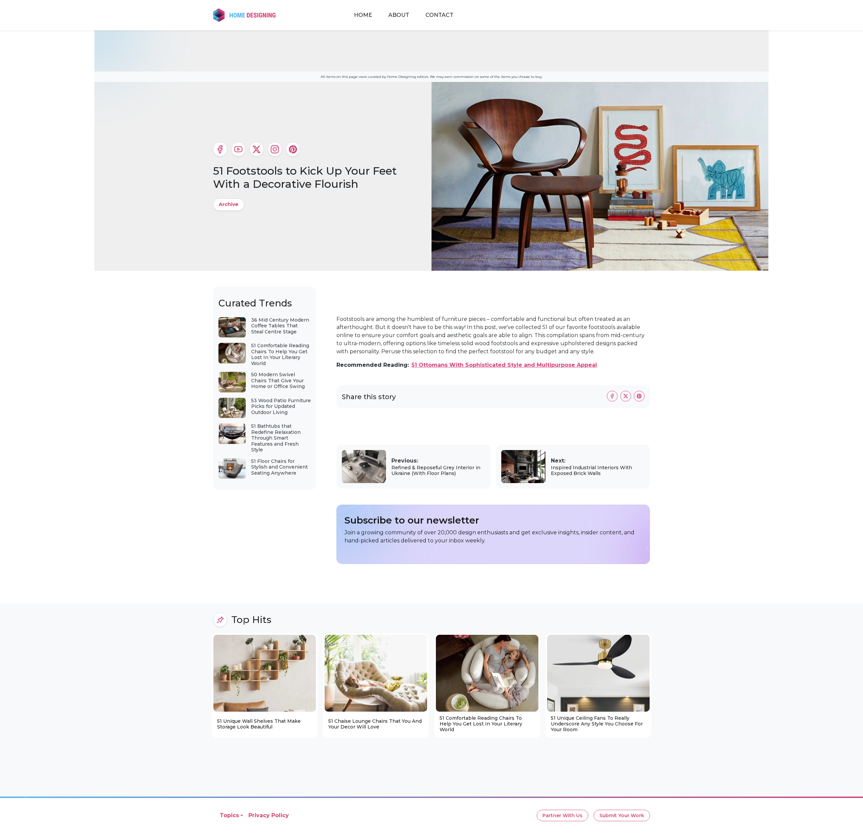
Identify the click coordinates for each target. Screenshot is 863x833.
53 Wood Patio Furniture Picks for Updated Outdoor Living (281, 406)
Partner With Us (562, 815)
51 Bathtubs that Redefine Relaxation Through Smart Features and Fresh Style (276, 438)
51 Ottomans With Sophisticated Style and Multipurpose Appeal (504, 365)
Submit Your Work (621, 815)
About (398, 15)
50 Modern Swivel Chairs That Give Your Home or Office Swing (278, 380)
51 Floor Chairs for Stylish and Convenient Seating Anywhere (279, 467)
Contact (439, 15)
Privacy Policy (268, 815)
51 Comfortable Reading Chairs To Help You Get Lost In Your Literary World (280, 354)
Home (363, 15)
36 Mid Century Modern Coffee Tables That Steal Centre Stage (280, 326)
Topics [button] (229, 815)
